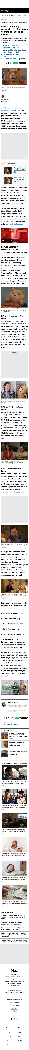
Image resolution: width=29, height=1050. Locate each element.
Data (19, 1032)
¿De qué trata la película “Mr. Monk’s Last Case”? (20, 180)
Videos (20, 1028)
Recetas (19, 1040)
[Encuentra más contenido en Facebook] (3, 63)
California (7, 15)
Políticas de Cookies (15, 1005)
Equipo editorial (14, 974)
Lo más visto (6, 730)
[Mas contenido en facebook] (11, 1018)
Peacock (16, 724)
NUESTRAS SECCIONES (14, 1024)
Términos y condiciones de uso (14, 999)
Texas (12, 15)
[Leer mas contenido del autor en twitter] (17, 702)
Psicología (24, 15)
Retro (19, 1036)
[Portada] (14, 973)
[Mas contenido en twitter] (14, 1018)
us (9, 1032)
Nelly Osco (7, 99)
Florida (2, 15)
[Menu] (2, 10)
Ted (4, 724)
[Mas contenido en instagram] (17, 1018)
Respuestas (9, 1028)
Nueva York (17, 15)
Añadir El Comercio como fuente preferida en (14, 22)
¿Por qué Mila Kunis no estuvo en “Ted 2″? (20, 170)
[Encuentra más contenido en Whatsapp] (10, 63)
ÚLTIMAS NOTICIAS (8, 913)
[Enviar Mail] (2, 99)
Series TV (9, 724)
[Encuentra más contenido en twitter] (6, 63)
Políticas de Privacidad (14, 1002)
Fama (9, 1036)
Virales (9, 1040)
